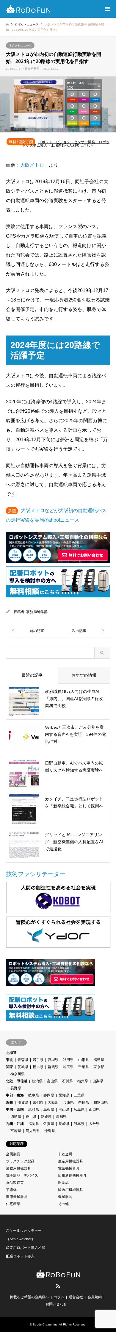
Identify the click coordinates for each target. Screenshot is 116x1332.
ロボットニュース (20, 45)
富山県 (52, 1081)
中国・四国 (15, 1109)
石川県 (67, 1081)
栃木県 (38, 1067)
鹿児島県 (33, 1131)
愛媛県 (46, 1117)
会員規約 (94, 1297)
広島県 (79, 1109)
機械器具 (65, 1197)
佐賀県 (48, 1124)
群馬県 (53, 1067)
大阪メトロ (32, 164)
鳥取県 (33, 1109)
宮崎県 (15, 1131)
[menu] (107, 9)
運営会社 (76, 1297)
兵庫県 (68, 1102)
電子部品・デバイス (22, 1175)
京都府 (38, 1102)
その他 (63, 1204)
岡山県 (64, 1109)
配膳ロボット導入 (20, 1256)
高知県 (61, 1117)
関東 (9, 1067)
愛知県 (64, 1095)
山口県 (94, 1109)
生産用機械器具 (70, 1161)
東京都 (98, 1067)
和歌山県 (100, 1102)
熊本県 (79, 1124)
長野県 (15, 1088)
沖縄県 (49, 1131)
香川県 (31, 1117)
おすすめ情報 (83, 675)
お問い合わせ (56, 1304)
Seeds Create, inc (45, 1324)
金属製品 (13, 1154)
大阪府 (53, 1102)
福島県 (98, 1060)
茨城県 (23, 1067)
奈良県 (83, 1102)
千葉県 (83, 1067)
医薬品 (63, 1183)
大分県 (94, 1124)
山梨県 (98, 1081)
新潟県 (37, 1081)
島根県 (48, 1109)
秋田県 (68, 1060)
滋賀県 (23, 1102)
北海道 (11, 1053)
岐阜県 (33, 1095)
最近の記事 (32, 675)
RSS (58, 1286)
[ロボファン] (28, 9)
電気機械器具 (68, 1168)
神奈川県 (17, 1074)
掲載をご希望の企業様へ (29, 1297)
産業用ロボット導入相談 (25, 1248)
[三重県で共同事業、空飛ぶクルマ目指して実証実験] (84, 631)
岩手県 (38, 1060)
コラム (59, 1297)
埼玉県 (68, 1067)
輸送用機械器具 (70, 1190)
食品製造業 (15, 1183)
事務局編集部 (37, 612)
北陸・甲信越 (16, 1081)
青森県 (23, 1060)
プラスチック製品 (20, 1161)
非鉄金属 (65, 1154)
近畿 (9, 1102)
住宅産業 (13, 1204)
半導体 (11, 1190)
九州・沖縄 (15, 1124)
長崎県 (64, 1124)
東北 (9, 1060)
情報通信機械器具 (72, 1175)
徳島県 (15, 1117)
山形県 (83, 1060)
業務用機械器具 (18, 1168)
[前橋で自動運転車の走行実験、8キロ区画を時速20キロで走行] (32, 631)
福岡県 (33, 1124)
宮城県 (53, 1060)
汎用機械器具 (16, 1197)
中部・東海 (15, 1095)
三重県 (79, 1095)
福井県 (82, 1081)
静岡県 (48, 1095)
